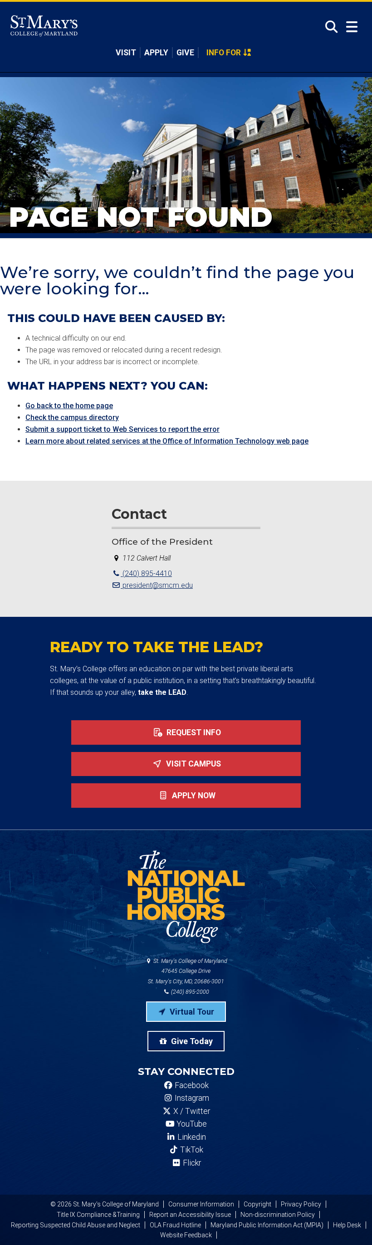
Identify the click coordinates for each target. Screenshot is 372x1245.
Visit (126, 52)
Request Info (193, 732)
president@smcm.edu (157, 585)
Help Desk (347, 1225)
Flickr (191, 1162)
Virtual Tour (191, 1011)
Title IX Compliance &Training (98, 1214)
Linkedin (191, 1137)
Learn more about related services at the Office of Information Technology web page (166, 441)
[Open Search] (328, 26)
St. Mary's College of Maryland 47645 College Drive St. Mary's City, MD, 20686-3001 (187, 971)
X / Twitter (190, 1111)
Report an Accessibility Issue (190, 1214)
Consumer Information (201, 1204)
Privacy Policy (301, 1204)
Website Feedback (186, 1235)
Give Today (191, 1041)
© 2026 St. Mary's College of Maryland (104, 1204)
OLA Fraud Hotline (175, 1225)
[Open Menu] (351, 27)
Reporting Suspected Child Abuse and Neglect (75, 1225)
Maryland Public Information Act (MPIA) (266, 1225)
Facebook (191, 1085)
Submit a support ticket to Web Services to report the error (122, 429)
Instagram (191, 1098)
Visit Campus (192, 763)
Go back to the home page (69, 405)
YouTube (191, 1123)
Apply (156, 52)
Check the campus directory (72, 417)
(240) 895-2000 (189, 991)
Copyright (257, 1204)
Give (185, 52)
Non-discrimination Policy (277, 1214)
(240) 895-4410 (146, 573)
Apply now (192, 795)
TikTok (190, 1149)
